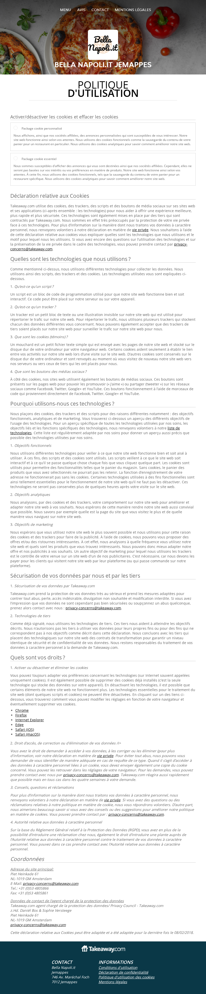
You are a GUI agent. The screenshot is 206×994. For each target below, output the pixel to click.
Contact (100, 9)
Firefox (21, 715)
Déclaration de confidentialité (123, 972)
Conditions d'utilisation (117, 967)
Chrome (22, 710)
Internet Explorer (29, 720)
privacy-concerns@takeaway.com (93, 608)
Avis (81, 9)
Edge (19, 724)
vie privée (140, 229)
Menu (65, 9)
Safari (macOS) (27, 734)
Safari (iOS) (24, 729)
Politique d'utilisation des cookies (126, 977)
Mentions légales (133, 9)
